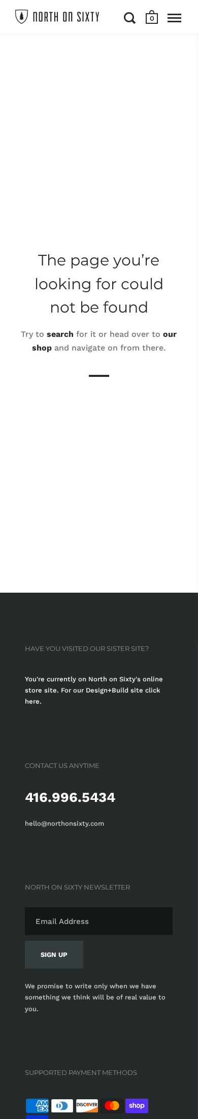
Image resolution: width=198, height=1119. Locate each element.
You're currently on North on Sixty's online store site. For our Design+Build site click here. (94, 690)
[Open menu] (174, 17)
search (60, 334)
